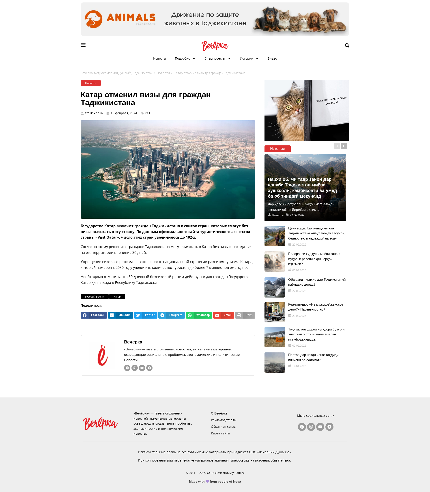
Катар (117, 296)
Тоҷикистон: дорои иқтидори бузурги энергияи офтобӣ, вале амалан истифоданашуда (316, 334)
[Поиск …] (347, 45)
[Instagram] (134, 368)
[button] (94, 315)
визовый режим (94, 296)
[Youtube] (142, 368)
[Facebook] (127, 368)
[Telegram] (149, 368)
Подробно (182, 58)
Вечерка (133, 341)
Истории (246, 58)
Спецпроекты (215, 58)
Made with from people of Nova (215, 481)
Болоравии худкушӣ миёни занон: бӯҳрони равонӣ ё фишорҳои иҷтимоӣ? (314, 259)
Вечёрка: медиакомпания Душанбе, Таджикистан (117, 73)
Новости (159, 58)
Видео (272, 58)
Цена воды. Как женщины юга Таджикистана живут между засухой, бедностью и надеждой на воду (316, 233)
